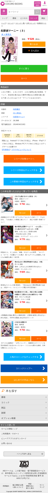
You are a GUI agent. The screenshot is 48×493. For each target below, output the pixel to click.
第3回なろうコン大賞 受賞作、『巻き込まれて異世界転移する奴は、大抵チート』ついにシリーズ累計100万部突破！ (23, 286)
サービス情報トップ (9, 429)
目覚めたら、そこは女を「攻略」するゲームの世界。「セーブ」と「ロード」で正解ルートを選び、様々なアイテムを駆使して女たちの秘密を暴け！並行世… (23, 254)
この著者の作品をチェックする (24, 181)
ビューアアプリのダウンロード (13, 438)
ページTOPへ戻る (24, 454)
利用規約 (6, 486)
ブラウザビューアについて (21, 150)
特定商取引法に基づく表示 (30, 486)
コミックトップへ (24, 368)
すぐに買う (24, 68)
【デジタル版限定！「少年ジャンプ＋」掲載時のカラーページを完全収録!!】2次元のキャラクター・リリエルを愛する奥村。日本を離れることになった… (23, 345)
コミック (33, 18)
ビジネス (24, 18)
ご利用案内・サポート (10, 434)
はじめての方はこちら (24, 380)
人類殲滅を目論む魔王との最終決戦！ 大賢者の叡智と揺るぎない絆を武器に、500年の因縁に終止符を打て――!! (23, 316)
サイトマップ (42, 486)
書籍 (14, 18)
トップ (4, 18)
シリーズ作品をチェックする (24, 170)
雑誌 (43, 18)
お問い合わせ (6, 443)
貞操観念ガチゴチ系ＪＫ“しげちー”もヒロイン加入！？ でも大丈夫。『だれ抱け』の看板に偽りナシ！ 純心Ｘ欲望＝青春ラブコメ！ (23, 219)
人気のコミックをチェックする (24, 357)
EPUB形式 (6, 150)
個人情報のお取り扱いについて (18, 486)
